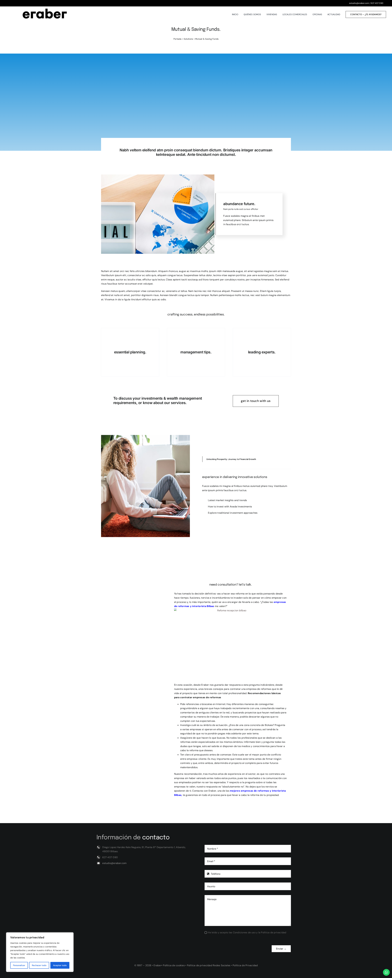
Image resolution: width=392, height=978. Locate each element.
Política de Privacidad (245, 965)
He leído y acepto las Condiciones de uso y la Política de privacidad (247, 932)
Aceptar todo (60, 965)
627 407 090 (377, 3)
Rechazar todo (39, 965)
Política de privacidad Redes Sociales (208, 965)
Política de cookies (174, 965)
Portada (177, 38)
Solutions (188, 38)
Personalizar (19, 965)
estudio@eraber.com (359, 3)
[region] (40, 952)
